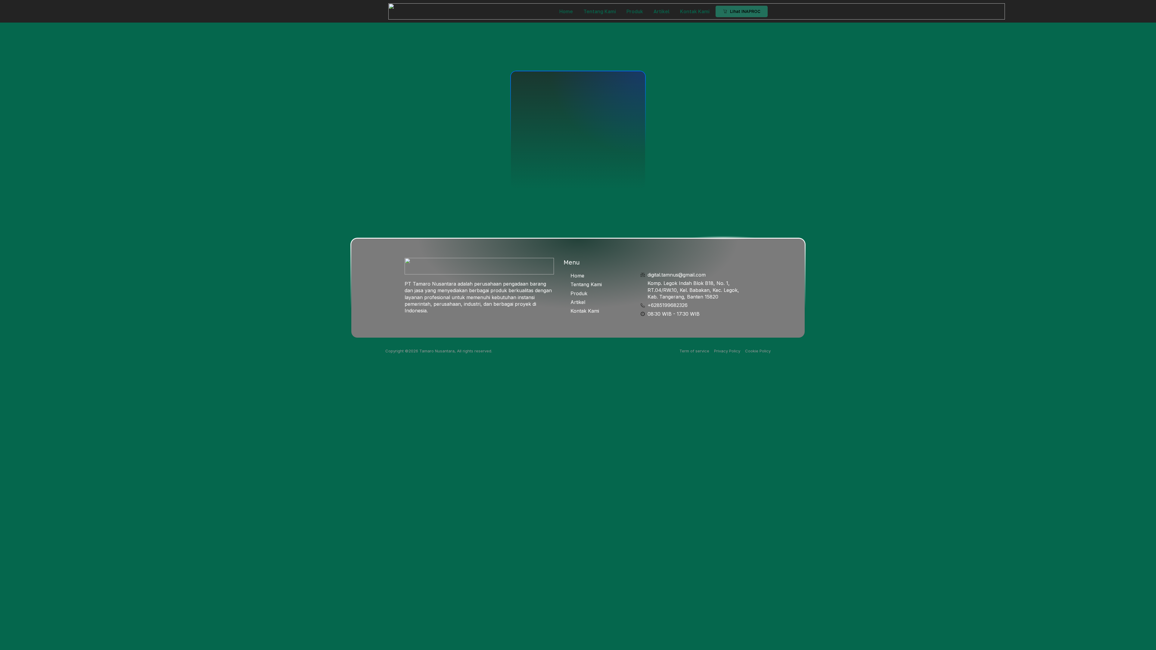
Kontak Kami (695, 11)
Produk (634, 11)
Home (566, 11)
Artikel (662, 11)
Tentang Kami (599, 11)
